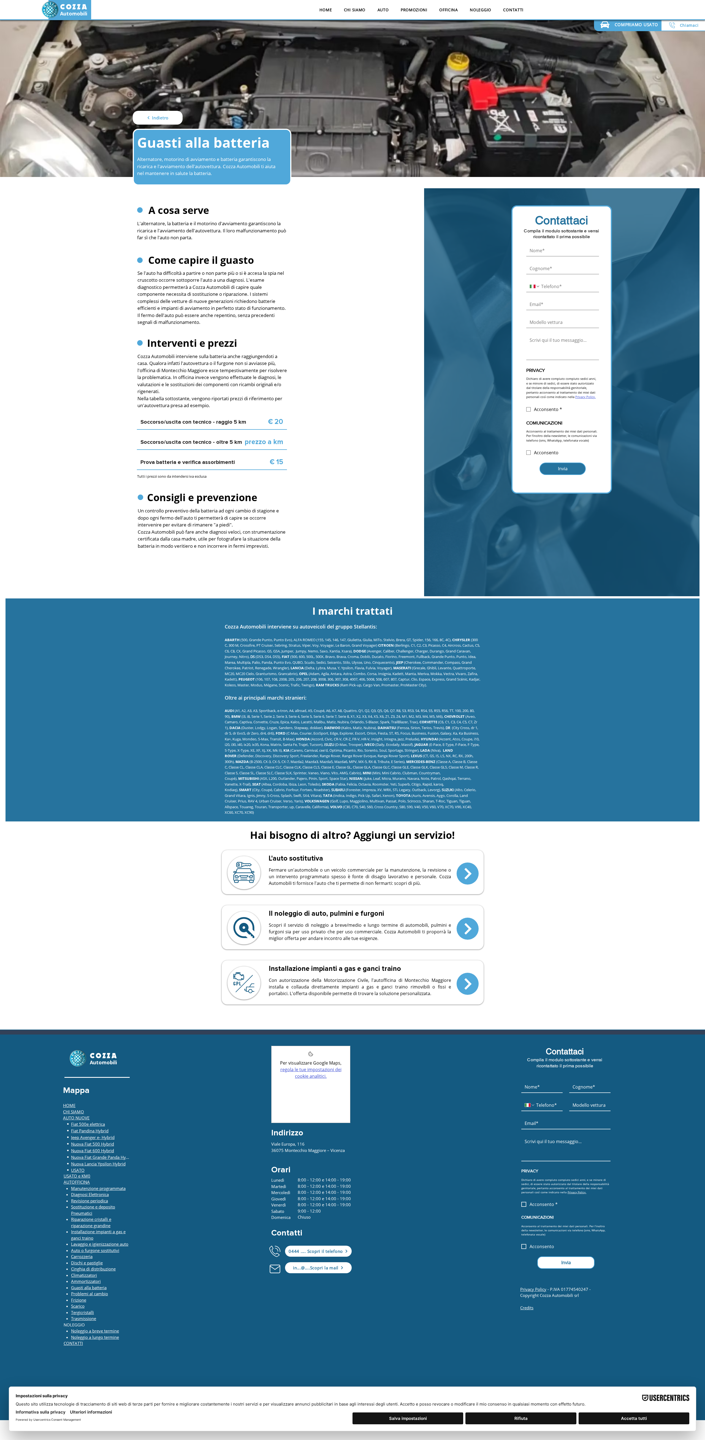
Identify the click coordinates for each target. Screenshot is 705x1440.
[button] (383, 9)
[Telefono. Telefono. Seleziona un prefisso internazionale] (535, 286)
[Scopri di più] (468, 874)
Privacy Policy (533, 1289)
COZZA (74, 7)
